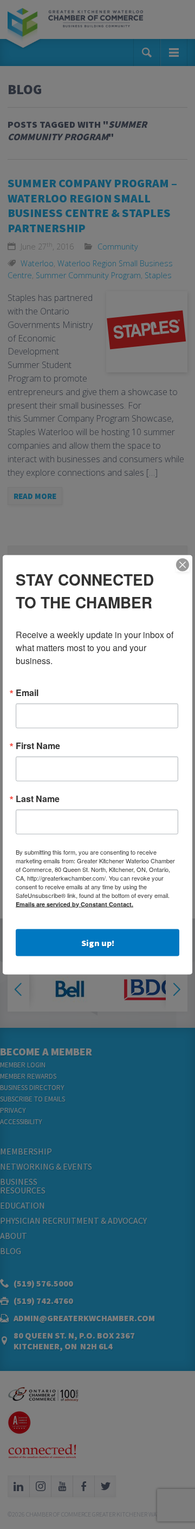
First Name (38, 745)
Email (27, 692)
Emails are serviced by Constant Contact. (74, 904)
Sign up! (97, 942)
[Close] (182, 564)
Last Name (38, 798)
